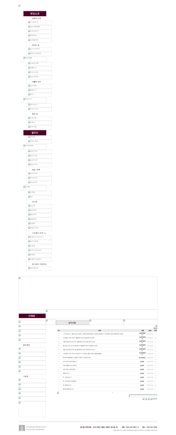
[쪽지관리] (155, 328)
